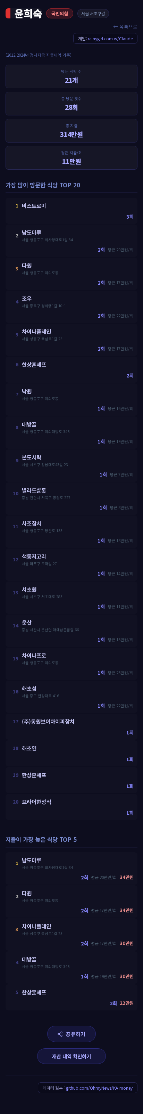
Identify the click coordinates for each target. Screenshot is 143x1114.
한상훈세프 (34, 775)
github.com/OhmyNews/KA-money (99, 1088)
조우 (27, 298)
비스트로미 (34, 205)
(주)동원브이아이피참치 (48, 721)
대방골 (29, 424)
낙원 (27, 391)
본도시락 (31, 457)
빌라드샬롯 (34, 490)
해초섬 (29, 688)
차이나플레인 (36, 331)
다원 (27, 265)
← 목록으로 (125, 26)
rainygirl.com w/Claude (110, 38)
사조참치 (31, 523)
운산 (27, 622)
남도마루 (31, 232)
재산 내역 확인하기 (71, 1056)
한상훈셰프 (34, 364)
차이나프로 (34, 655)
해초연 (29, 748)
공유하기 (75, 1034)
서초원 (29, 589)
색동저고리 (34, 556)
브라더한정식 (36, 801)
